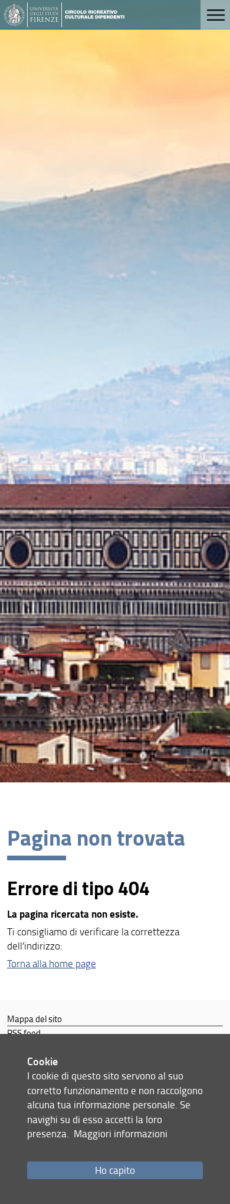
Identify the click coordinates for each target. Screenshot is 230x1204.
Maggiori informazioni (120, 1133)
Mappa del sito (34, 1018)
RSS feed (24, 1032)
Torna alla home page (51, 963)
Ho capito (115, 1170)
